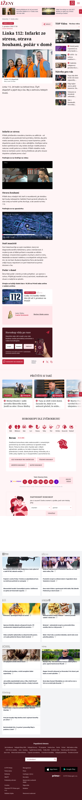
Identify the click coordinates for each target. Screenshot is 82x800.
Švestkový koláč (73, 752)
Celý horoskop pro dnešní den (22, 459)
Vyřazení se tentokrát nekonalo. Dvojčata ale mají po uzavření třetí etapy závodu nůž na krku (73, 94)
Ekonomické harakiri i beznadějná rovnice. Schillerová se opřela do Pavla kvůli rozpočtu (20, 589)
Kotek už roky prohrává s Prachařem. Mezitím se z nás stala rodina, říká (60, 570)
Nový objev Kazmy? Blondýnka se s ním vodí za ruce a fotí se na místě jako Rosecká (60, 682)
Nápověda (26, 785)
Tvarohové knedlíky (47, 752)
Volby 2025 (46, 750)
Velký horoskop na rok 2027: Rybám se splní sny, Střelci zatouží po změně (65, 11)
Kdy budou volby (72, 747)
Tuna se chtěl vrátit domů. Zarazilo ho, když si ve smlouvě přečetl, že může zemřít (49, 405)
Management (27, 768)
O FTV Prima (8, 768)
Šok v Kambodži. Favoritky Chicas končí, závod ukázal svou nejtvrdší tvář (73, 102)
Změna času (51, 747)
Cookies (6, 785)
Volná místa (8, 771)
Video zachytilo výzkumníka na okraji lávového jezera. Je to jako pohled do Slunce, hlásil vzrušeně (20, 636)
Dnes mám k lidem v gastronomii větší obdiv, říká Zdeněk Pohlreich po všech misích (61, 589)
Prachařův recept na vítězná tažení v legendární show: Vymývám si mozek (60, 580)
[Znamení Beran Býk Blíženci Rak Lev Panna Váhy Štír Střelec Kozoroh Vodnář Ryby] (18, 346)
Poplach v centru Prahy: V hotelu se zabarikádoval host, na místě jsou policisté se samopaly (20, 580)
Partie (58, 747)
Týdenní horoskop (46, 459)
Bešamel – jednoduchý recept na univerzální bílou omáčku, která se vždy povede (59, 626)
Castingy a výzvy (28, 774)
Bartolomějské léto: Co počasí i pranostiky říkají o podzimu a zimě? (19, 728)
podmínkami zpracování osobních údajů (18, 352)
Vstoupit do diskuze (14, 362)
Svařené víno (55, 750)
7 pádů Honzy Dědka (35, 750)
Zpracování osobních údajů (29, 781)
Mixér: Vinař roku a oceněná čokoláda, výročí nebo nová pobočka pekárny (60, 636)
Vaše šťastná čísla (40, 477)
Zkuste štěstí (68, 480)
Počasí (63, 747)
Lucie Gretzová (7, 28)
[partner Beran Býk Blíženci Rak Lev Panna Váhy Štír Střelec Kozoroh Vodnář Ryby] (62, 507)
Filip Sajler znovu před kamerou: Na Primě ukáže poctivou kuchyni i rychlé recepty (73, 86)
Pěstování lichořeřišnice (18, 752)
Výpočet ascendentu (34, 752)
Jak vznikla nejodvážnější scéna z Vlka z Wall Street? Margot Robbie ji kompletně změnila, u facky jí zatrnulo (20, 682)
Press (24, 771)
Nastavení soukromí (29, 793)
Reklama (7, 774)
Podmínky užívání (10, 780)
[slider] (27, 234)
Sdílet (47, 24)
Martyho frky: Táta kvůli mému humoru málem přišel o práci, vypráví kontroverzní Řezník (60, 663)
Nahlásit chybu (9, 793)
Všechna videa (74, 24)
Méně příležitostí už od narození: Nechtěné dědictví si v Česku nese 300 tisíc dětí (27, 11)
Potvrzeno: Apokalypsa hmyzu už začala (16, 615)
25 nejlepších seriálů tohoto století (14, 661)
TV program (42, 747)
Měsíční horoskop (18, 465)
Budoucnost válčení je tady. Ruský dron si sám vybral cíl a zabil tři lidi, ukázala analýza (20, 570)
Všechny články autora (41, 314)
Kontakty (26, 777)
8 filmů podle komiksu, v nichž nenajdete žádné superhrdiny (18, 672)
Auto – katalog (23, 750)
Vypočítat (51, 513)
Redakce (25, 788)
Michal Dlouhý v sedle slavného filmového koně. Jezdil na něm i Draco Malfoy (17, 404)
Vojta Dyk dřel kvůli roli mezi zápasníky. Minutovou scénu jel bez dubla (73, 78)
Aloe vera (7, 752)
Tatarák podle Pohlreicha (68, 750)
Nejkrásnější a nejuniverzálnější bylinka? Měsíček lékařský (19, 709)
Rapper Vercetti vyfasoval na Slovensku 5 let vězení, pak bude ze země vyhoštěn (61, 672)
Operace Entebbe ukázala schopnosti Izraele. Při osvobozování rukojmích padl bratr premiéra (18, 626)
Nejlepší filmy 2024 (20, 747)
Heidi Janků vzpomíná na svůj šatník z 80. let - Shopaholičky (73, 50)
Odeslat (29, 346)
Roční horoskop (36, 465)
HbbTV (6, 777)
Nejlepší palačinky (61, 752)
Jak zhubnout (9, 747)
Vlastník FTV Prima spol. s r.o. (12, 789)
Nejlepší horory (32, 747)
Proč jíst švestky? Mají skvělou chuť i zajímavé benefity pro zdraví (20, 719)
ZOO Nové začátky (11, 750)
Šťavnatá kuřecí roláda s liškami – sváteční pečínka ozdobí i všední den (59, 616)
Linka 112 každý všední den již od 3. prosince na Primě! (35, 298)
